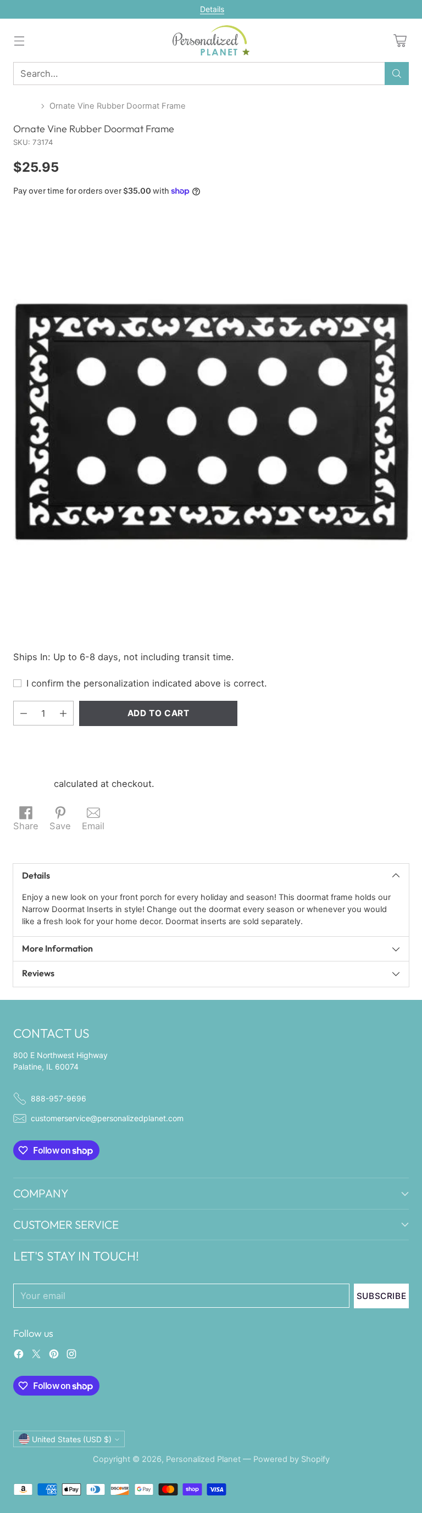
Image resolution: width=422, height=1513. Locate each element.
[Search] (397, 73)
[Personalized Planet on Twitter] (36, 1355)
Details (212, 9)
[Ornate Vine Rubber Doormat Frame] (211, 422)
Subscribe (382, 1296)
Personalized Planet (203, 1459)
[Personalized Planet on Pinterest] (53, 1355)
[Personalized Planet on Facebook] (18, 1355)
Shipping (32, 783)
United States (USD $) (72, 1439)
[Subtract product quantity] (24, 713)
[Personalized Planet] (211, 40)
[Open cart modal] (399, 40)
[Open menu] (19, 40)
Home (24, 106)
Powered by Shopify (291, 1459)
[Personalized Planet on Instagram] (71, 1355)
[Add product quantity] (63, 713)
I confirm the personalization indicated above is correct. (146, 683)
